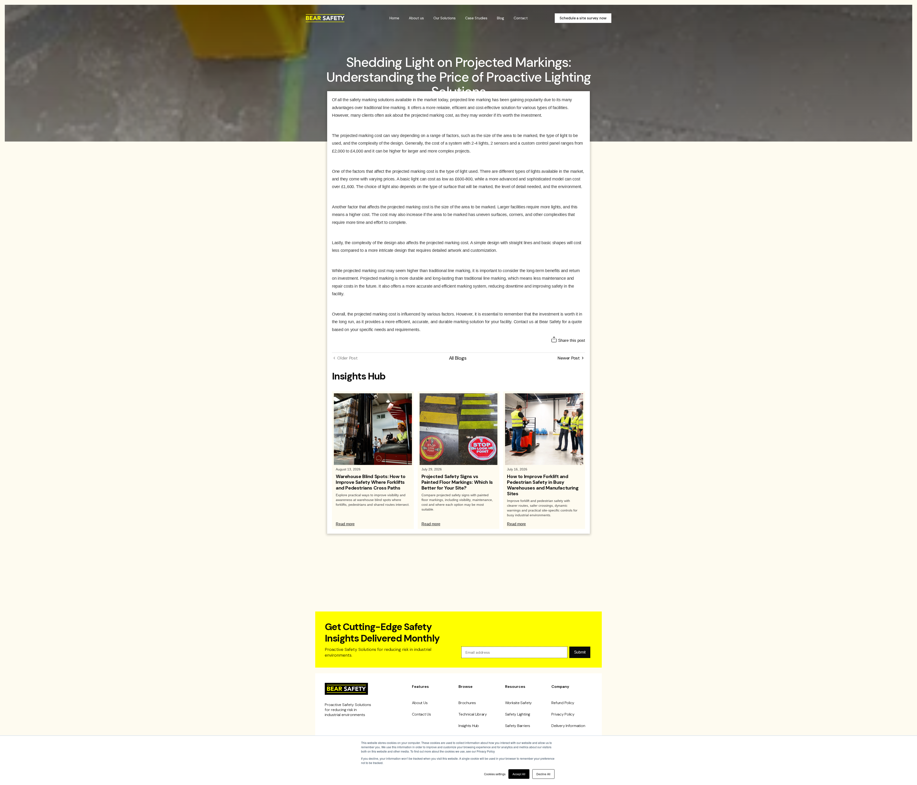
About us (416, 18)
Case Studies (476, 18)
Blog (500, 18)
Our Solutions (444, 18)
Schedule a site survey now (583, 18)
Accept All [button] (518, 774)
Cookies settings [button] (495, 774)
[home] (325, 18)
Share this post (571, 340)
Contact (521, 18)
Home (394, 18)
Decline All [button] (543, 774)
